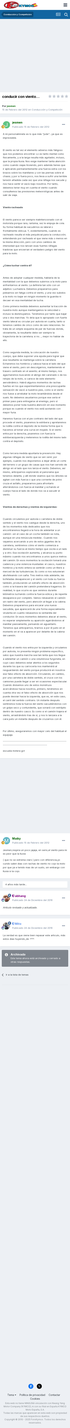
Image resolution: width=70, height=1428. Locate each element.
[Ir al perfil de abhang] (6, 898)
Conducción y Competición (47, 109)
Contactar (54, 1394)
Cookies (35, 1398)
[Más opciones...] (63, 124)
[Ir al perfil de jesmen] (6, 124)
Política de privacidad (32, 1394)
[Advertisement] (35, 56)
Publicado (30, 126)
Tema (11, 1394)
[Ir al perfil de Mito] (6, 925)
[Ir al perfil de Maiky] (6, 840)
